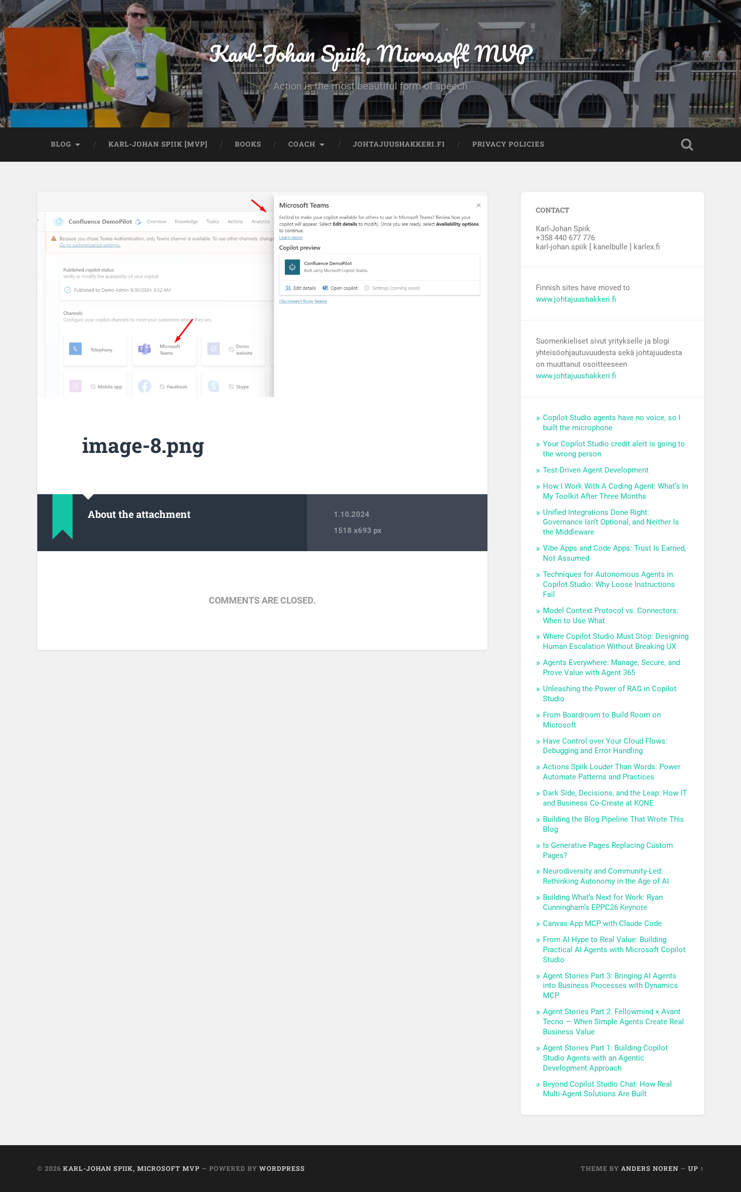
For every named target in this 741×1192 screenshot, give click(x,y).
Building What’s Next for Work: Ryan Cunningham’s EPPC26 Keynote (603, 902)
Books (248, 144)
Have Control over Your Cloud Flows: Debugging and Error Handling (605, 746)
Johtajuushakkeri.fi (399, 144)
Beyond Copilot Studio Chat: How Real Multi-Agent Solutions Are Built (607, 1089)
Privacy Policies (508, 144)
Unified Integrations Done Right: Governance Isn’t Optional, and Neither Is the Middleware (611, 522)
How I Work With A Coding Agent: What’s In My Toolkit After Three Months (615, 491)
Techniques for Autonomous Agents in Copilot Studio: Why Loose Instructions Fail (609, 584)
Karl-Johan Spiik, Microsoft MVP (370, 53)
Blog (61, 144)
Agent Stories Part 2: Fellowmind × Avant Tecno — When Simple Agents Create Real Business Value (613, 1021)
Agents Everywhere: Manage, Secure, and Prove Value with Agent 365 (611, 667)
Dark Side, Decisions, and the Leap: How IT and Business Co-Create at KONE (615, 798)
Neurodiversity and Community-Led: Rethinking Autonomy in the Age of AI (606, 876)
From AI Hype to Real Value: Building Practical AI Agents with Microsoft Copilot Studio (614, 949)
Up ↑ (696, 1168)
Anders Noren (649, 1168)
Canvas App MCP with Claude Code (602, 923)
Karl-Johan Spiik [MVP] (158, 144)
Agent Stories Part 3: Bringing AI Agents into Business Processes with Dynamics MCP (610, 986)
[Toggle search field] (687, 144)
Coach (302, 144)
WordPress (282, 1168)
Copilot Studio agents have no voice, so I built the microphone (612, 422)
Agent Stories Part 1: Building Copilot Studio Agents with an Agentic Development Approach (605, 1058)
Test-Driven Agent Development (596, 470)
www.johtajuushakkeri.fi (576, 299)
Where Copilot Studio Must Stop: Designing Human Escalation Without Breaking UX (616, 641)
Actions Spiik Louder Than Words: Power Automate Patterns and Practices (612, 771)
